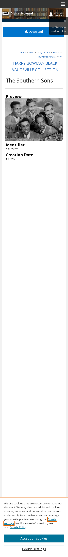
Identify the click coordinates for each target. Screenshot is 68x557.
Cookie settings (34, 549)
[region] (34, 527)
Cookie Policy (18, 527)
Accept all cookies (34, 538)
